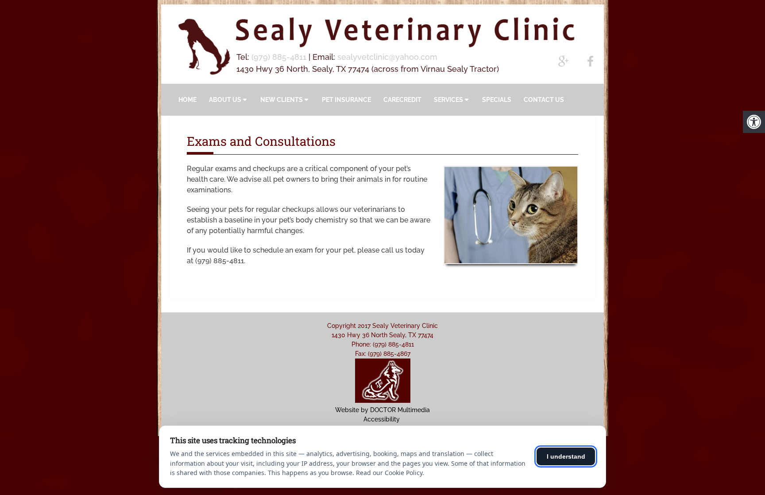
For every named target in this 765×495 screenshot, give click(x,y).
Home (187, 99)
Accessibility (381, 419)
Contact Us (544, 99)
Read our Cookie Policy (389, 472)
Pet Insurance (346, 99)
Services (448, 99)
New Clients (281, 99)
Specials (496, 99)
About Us (225, 99)
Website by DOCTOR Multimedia (382, 409)
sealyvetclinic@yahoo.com (387, 57)
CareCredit (402, 99)
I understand (566, 456)
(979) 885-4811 (278, 57)
